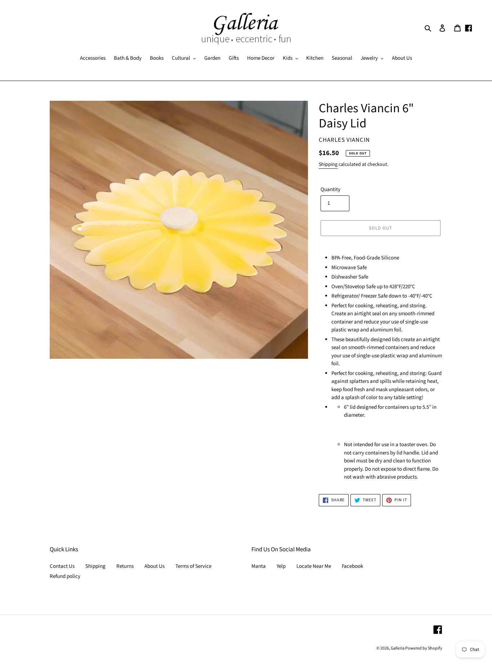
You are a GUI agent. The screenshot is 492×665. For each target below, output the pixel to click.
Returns (125, 566)
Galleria (398, 648)
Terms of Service (193, 566)
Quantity (330, 189)
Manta (258, 566)
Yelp (281, 566)
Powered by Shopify (423, 648)
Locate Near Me (313, 566)
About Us (154, 566)
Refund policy (65, 576)
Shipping (328, 164)
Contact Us (62, 566)
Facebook (352, 566)
